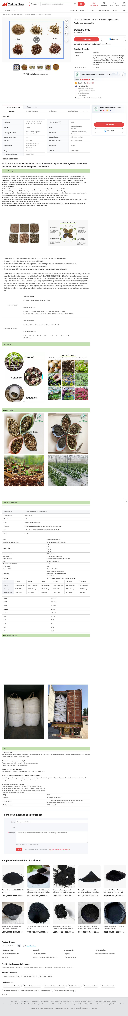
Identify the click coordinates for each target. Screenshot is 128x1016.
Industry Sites (76, 1001)
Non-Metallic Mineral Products (104, 954)
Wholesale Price (66, 1001)
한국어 (80, 1004)
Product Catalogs (30, 946)
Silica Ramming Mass (45, 976)
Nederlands (68, 1004)
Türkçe (103, 1004)
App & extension (103, 10)
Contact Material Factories (12, 986)
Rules (124, 10)
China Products (25, 1001)
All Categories (9, 10)
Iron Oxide (5, 957)
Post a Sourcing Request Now (59, 849)
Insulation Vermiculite (10, 991)
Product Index (98, 1001)
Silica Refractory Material (44, 14)
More (4, 994)
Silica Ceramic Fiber (29, 976)
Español (23, 1004)
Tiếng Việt (109, 1004)
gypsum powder (69, 950)
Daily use (67, 954)
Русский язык (46, 1004)
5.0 (101, 110)
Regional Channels (88, 1001)
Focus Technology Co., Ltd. (51, 1008)
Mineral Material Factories (32, 986)
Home (3, 14)
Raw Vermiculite (46, 991)
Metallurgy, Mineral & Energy (15, 14)
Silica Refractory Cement (11, 976)
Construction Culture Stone (10, 954)
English (17, 1004)
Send (19, 849)
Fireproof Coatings (70, 957)
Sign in (124, 5)
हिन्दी (91, 1004)
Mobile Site (107, 1001)
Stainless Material (74, 986)
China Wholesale (55, 1001)
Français (38, 1004)
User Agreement (75, 1008)
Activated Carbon (100, 950)
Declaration (85, 1008)
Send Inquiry (86, 39)
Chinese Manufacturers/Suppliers (40, 1001)
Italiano (54, 1004)
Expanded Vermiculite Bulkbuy (64, 991)
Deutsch (60, 1004)
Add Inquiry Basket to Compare (37, 74)
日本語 (86, 1004)
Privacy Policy (94, 1008)
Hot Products (15, 1001)
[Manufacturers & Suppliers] (13, 4)
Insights (114, 1001)
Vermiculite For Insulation (29, 991)
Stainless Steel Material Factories (55, 986)
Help (91, 10)
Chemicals (36, 950)
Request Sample (105, 44)
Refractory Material (30, 14)
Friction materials (7, 950)
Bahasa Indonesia (119, 1004)
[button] (83, 111)
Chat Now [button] (114, 39)
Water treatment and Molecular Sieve (44, 957)
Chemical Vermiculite (108, 986)
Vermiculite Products (90, 986)
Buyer (82, 10)
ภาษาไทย (96, 1004)
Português (31, 1004)
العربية (74, 1004)
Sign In (77, 98)
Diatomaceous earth (39, 954)
